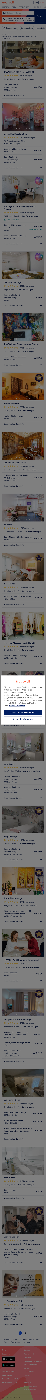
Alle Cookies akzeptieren (22, 712)
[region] (23, 700)
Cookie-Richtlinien (17, 706)
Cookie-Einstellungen (23, 719)
